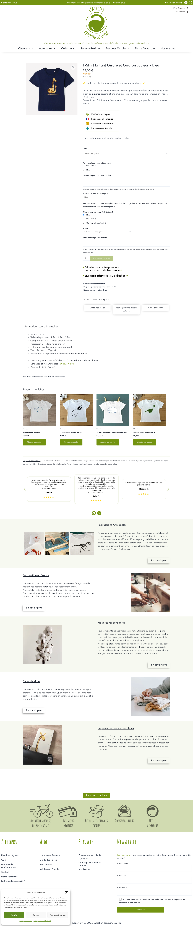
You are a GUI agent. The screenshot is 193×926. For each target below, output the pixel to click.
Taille (85, 149)
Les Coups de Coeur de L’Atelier (90, 864)
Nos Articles (168, 48)
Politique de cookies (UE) (13, 881)
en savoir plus (67, 364)
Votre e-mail (122, 887)
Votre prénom (122, 863)
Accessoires (46, 48)
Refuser (36, 915)
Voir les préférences (58, 915)
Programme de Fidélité (90, 855)
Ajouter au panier (101, 258)
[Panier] (187, 12)
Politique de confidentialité (42, 921)
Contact (5, 872)
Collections (67, 48)
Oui (91, 166)
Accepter (14, 915)
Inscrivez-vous (124, 855)
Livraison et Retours (50, 855)
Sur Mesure (84, 859)
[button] (66, 892)
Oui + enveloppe (96, 223)
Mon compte (46, 864)
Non (88, 170)
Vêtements (24, 48)
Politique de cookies (26, 921)
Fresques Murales (116, 48)
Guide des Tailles (48, 860)
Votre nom (121, 875)
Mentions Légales (10, 855)
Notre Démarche (145, 48)
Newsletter (127, 842)
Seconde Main (88, 48)
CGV (3, 860)
